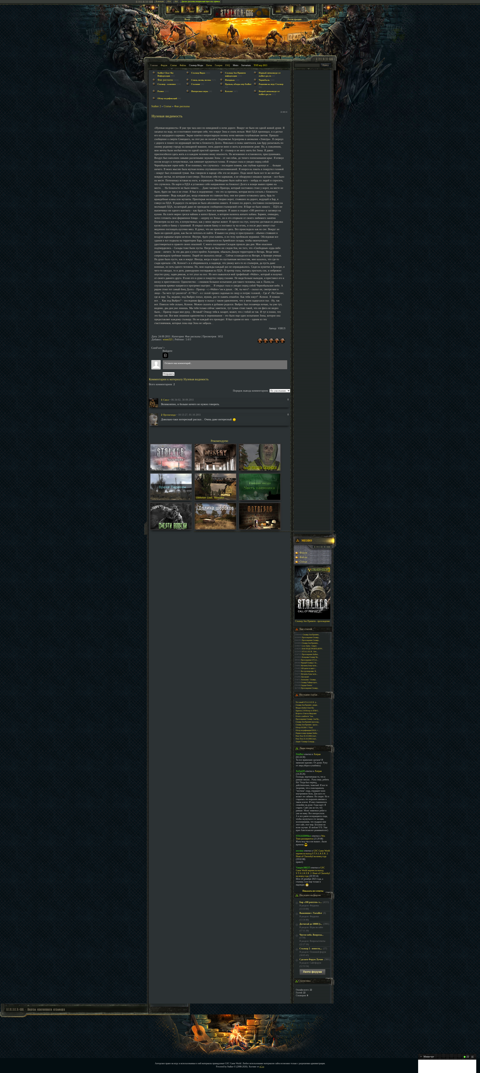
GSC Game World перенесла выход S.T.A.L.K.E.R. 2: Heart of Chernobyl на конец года (313, 853)
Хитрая (317, 754)
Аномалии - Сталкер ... (309, 680)
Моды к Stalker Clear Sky (305, 708)
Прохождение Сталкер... (311, 637)
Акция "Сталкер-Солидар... (305, 742)
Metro (235, 65)
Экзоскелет (305, 677)
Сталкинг (195, 84)
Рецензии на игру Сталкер (271, 84)
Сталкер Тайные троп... (309, 682)
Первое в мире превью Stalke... (307, 733)
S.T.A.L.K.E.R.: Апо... (310, 652)
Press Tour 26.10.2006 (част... (306, 736)
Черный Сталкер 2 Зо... (309, 663)
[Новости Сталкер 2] (304, 12)
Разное (161, 91)
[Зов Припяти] (283, 12)
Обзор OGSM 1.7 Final (304, 728)
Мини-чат (427, 1056)
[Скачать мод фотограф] (259, 528)
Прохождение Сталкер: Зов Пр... (308, 719)
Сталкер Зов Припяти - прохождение (312, 621)
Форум (164, 65)
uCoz (262, 1066)
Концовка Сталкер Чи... (310, 657)
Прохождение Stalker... (310, 654)
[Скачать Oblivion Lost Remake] (215, 499)
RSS (176, 1)
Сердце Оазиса (306, 685)
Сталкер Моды (196, 65)
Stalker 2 (156, 106)
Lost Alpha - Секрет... (309, 646)
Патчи (209, 65)
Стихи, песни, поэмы (201, 80)
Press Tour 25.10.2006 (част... (306, 739)
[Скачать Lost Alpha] (171, 469)
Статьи (173, 65)
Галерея (218, 65)
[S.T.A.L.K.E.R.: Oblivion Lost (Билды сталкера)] (173, 12)
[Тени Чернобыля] (188, 12)
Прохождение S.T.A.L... (309, 660)
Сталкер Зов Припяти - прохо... (307, 725)
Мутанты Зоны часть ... (309, 666)
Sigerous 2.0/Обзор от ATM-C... (307, 711)
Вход (187, 19)
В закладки (160, 1)
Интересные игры (199, 91)
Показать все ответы (312, 891)
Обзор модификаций (167, 98)
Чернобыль (264, 80)
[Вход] (165, 355)
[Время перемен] (171, 499)
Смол (166, 399)
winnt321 (168, 339)
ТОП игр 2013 (260, 65)
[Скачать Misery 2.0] (215, 469)
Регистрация (295, 19)
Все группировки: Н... (309, 671)
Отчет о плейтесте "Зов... (305, 716)
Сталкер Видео (198, 73)
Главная (154, 65)
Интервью (230, 80)
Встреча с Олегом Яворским (306, 713)
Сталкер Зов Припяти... (311, 635)
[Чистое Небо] (203, 12)
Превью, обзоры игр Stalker (238, 84)
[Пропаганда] (153, 419)
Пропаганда (169, 414)
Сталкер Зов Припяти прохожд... (308, 722)
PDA (169, 1)
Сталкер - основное (167, 84)
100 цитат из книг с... (308, 668)
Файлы (183, 65)
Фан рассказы (165, 79)
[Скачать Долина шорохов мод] (215, 528)
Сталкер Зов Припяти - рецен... (307, 705)
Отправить (168, 373)
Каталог (229, 91)
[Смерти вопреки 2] (171, 528)
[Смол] (153, 402)
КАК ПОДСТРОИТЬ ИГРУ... (312, 649)
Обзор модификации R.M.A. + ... (308, 730)
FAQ (227, 65)
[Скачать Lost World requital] (259, 469)
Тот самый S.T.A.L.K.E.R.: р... (306, 702)
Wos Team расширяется (310, 837)
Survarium (246, 65)
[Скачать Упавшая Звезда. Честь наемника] (259, 499)
